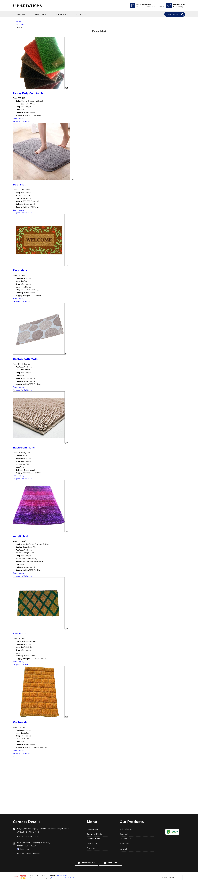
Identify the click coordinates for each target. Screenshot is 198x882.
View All (123, 849)
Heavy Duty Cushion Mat (30, 93)
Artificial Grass (126, 829)
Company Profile (41, 14)
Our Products (63, 14)
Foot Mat (19, 184)
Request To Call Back (22, 121)
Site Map (91, 848)
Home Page (21, 14)
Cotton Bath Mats (25, 359)
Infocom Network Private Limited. (63, 878)
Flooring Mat (125, 839)
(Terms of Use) (61, 875)
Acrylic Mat (20, 536)
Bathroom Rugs (24, 447)
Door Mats (20, 270)
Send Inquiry (18, 118)
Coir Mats (19, 633)
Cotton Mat (21, 722)
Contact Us (81, 14)
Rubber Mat (125, 843)
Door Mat (124, 834)
